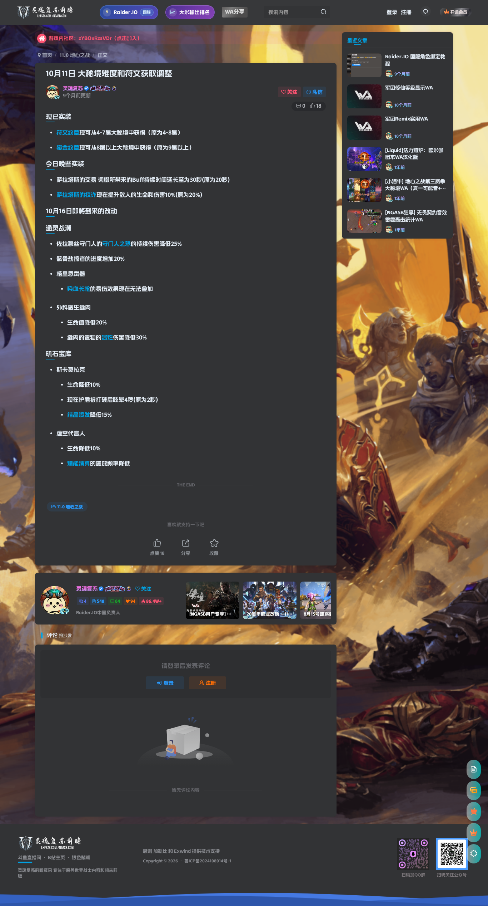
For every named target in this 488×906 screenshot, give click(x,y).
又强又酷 (376, 517)
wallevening (370, 487)
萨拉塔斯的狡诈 (76, 194)
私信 (318, 92)
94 (132, 601)
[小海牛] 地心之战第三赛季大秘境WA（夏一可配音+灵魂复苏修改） (415, 332)
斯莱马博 (376, 531)
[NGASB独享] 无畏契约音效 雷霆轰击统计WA (416, 360)
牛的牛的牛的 (380, 495)
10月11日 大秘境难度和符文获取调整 (109, 73)
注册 (406, 12)
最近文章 (357, 184)
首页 (46, 55)
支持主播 (376, 407)
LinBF (373, 442)
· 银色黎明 (77, 857)
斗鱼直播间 (29, 857)
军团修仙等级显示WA (409, 232)
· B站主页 (53, 857)
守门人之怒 (116, 243)
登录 (392, 12)
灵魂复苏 (73, 88)
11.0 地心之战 (75, 55)
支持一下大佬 (380, 539)
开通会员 (458, 12)
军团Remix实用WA (406, 263)
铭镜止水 (376, 398)
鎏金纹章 (67, 147)
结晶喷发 (78, 414)
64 (117, 601)
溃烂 (107, 337)
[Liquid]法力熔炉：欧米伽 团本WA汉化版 (414, 298)
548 (100, 601)
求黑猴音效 (378, 429)
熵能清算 (78, 463)
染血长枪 (78, 288)
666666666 (378, 451)
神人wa (375, 561)
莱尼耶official (373, 553)
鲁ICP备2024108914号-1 (207, 860)
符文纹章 (67, 132)
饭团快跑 (376, 420)
